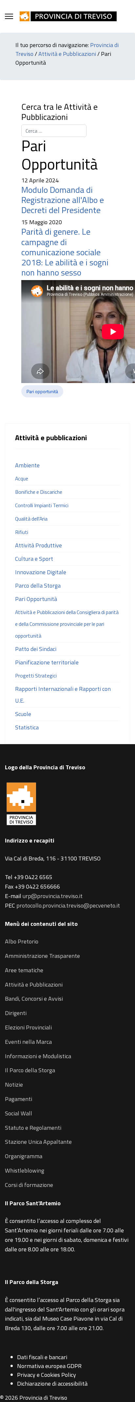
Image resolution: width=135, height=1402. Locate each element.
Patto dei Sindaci (35, 648)
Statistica (27, 727)
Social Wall (18, 1113)
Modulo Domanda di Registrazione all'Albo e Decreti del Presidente (62, 199)
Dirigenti (16, 1013)
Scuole (23, 713)
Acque (21, 478)
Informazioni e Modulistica (38, 1056)
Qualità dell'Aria (31, 519)
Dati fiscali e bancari (42, 1357)
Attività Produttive (38, 545)
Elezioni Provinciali (28, 1027)
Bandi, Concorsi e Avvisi (34, 998)
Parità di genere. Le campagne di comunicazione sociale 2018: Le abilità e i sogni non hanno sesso (64, 252)
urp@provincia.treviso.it (53, 896)
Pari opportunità (42, 391)
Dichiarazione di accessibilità (52, 1383)
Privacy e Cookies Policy (46, 1374)
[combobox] (54, 131)
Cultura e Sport (34, 558)
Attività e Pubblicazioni (67, 53)
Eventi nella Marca (28, 1041)
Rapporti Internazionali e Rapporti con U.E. (63, 694)
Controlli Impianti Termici (41, 505)
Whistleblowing (24, 1170)
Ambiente (27, 465)
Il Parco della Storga (30, 1070)
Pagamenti (18, 1098)
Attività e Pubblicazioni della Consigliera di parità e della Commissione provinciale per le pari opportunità (67, 624)
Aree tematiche (24, 970)
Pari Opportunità (36, 598)
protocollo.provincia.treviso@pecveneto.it (68, 905)
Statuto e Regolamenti (33, 1127)
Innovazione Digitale (40, 572)
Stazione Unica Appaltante (38, 1141)
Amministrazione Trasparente (42, 955)
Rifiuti (21, 532)
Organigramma (23, 1156)
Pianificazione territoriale (47, 662)
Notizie (14, 1084)
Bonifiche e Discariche (38, 492)
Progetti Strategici (36, 675)
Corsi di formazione (29, 1184)
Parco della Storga (38, 585)
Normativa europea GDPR (49, 1365)
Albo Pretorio (21, 941)
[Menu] (9, 16)
